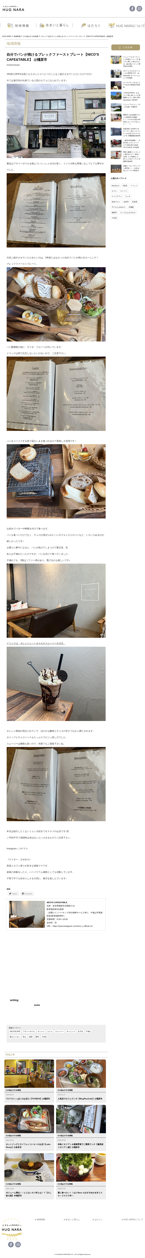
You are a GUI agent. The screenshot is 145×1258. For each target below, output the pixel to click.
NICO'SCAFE (15, 1031)
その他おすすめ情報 (13, 1090)
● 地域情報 (40, 1219)
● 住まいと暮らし (72, 1219)
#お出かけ (116, 186)
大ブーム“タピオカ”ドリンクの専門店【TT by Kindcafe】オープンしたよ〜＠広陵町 (131, 74)
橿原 (31, 1037)
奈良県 (134, 202)
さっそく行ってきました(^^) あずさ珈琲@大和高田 (131, 85)
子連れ (88, 1031)
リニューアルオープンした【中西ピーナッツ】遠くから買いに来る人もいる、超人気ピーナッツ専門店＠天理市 (131, 61)
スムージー (59, 1031)
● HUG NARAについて (132, 1219)
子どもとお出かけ (118, 207)
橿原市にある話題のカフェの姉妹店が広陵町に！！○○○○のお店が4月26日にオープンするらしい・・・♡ (131, 119)
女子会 (80, 1031)
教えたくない (15, 1037)
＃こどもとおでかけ (128, 213)
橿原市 (114, 213)
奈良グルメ (116, 202)
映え (24, 1037)
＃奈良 (44, 1037)
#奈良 (125, 186)
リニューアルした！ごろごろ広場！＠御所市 (131, 106)
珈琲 (37, 1037)
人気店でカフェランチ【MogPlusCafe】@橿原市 (80, 1099)
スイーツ (123, 191)
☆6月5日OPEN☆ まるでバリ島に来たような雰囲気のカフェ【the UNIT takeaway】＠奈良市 (131, 96)
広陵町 (131, 207)
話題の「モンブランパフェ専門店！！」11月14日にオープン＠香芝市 (131, 168)
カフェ (49, 1031)
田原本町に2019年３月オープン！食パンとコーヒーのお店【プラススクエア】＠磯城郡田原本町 (131, 132)
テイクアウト (117, 196)
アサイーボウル (29, 1031)
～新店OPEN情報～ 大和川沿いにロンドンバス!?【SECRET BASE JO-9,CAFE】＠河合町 (131, 144)
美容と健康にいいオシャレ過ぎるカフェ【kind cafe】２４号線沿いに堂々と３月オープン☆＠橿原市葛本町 (131, 156)
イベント (134, 186)
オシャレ (41, 1031)
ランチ (127, 196)
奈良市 (126, 202)
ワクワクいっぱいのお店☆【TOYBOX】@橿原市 (28, 1099)
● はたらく (98, 1219)
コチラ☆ (23, 848)
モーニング (71, 1031)
